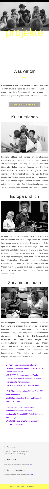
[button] (24, 104)
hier (31, 464)
